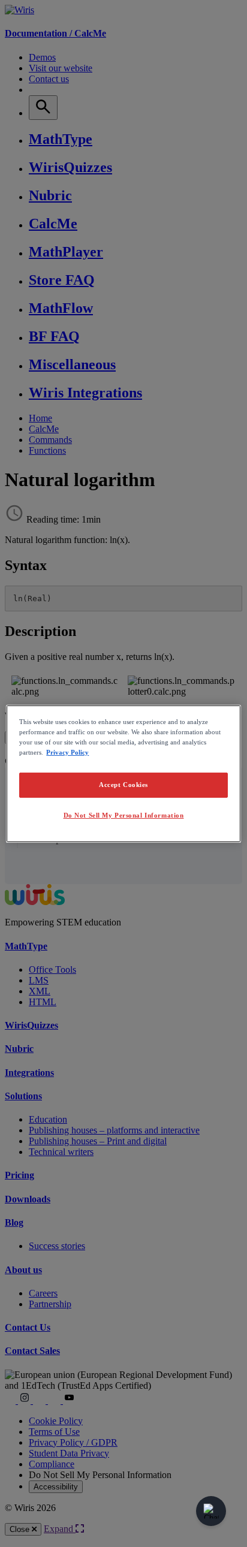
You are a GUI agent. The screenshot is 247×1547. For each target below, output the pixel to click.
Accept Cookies (123, 784)
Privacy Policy (67, 752)
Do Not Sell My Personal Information (124, 815)
